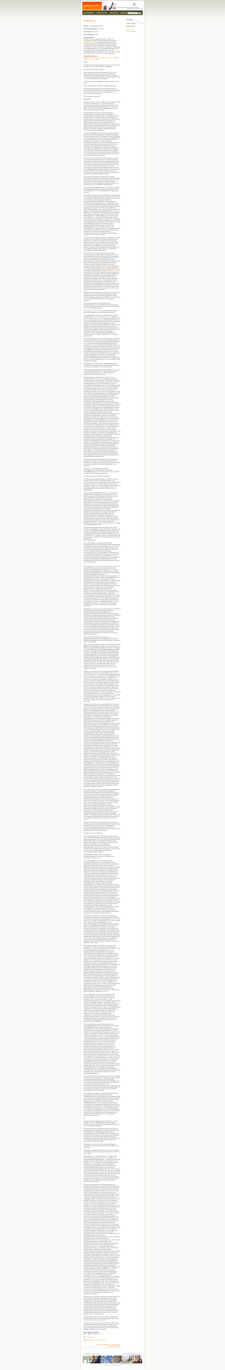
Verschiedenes (116, 1344)
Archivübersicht (89, 12)
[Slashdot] (99, 1334)
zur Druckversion (90, 1337)
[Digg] (86, 1334)
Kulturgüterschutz (89, 20)
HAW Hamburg (124, 1364)
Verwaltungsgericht (114, 1346)
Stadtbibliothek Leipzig (90, 42)
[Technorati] (97, 1334)
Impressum (130, 1364)
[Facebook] (91, 1334)
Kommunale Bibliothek (104, 1344)
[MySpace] (95, 1334)
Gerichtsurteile (102, 12)
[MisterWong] (84, 1334)
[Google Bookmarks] (93, 1334)
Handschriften (91, 1340)
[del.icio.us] (88, 1334)
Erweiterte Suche (126, 12)
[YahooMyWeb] (101, 1334)
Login (119, 1365)
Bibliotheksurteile (91, 6)
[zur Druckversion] (84, 1337)
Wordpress (115, 1365)
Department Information (114, 1364)
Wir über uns (114, 12)
